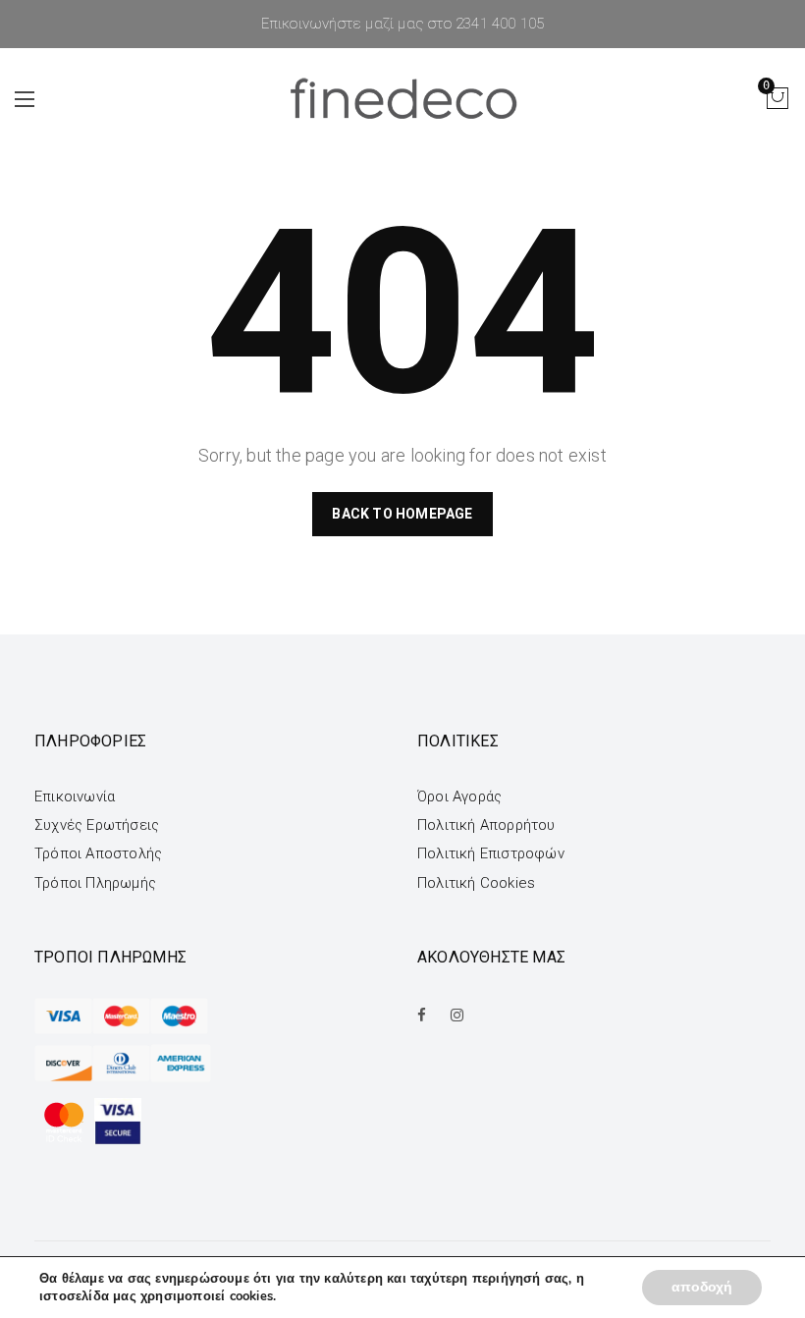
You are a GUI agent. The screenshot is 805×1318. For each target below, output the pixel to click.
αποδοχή (701, 1287)
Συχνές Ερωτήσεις (96, 825)
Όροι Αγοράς (459, 796)
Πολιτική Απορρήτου (486, 825)
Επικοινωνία (74, 796)
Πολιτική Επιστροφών (490, 853)
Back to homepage (402, 514)
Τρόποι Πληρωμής (95, 883)
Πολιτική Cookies (476, 883)
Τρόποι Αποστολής (98, 853)
